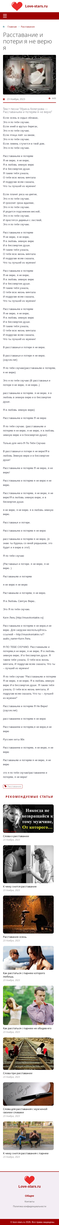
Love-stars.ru (36, 6)
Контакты (29, 1201)
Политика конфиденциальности (29, 1206)
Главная (12, 26)
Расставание (28, 26)
